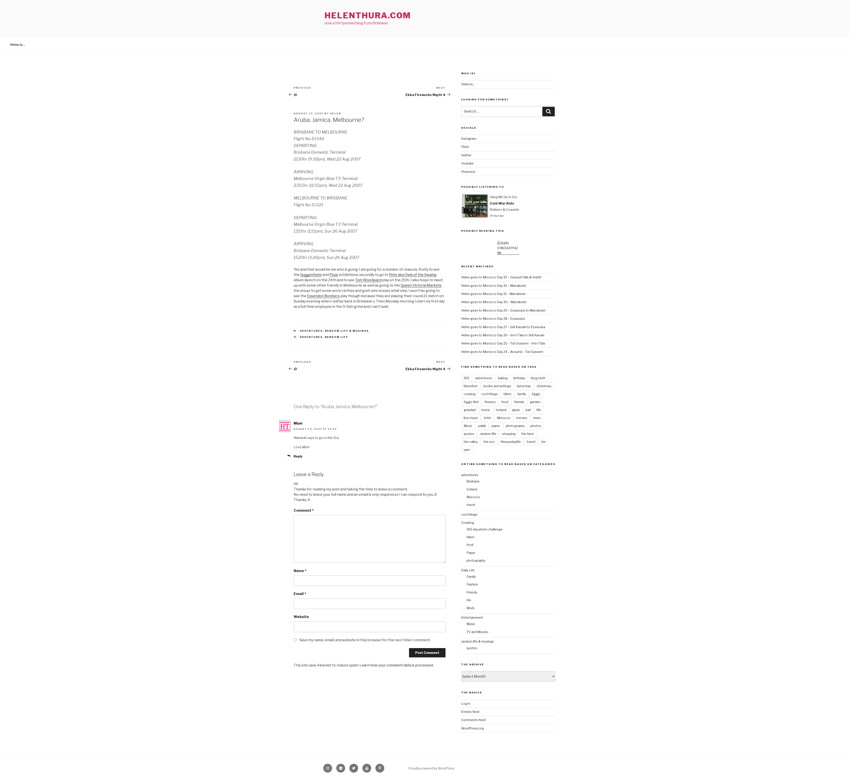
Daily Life (468, 570)
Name (300, 571)
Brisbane (473, 481)
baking (503, 378)
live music (471, 418)
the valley (471, 442)
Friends (472, 592)
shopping (509, 434)
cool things (489, 394)
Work (470, 608)
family (521, 394)
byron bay (524, 386)
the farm (527, 434)
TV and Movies (477, 632)
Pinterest (468, 172)
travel (531, 442)
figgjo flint (471, 402)
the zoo (489, 442)
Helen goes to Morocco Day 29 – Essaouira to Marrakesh (503, 310)
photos (535, 426)
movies (521, 418)
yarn (467, 450)
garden (535, 402)
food (504, 402)
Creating (467, 522)
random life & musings (347, 330)
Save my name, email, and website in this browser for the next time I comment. (364, 640)
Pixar (333, 275)
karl (528, 410)
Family (471, 576)
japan (516, 410)
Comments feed (473, 720)
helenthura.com (368, 15)
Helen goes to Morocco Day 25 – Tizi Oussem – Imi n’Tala (503, 343)
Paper (471, 553)
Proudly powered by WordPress (431, 768)
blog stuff (538, 378)
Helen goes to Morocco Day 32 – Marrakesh (493, 285)
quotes (469, 434)
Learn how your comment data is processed (396, 665)
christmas (544, 386)
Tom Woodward (368, 280)
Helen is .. (17, 44)
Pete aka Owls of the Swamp (413, 275)
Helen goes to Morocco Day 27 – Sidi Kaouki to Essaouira (503, 327)
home (485, 410)
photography (515, 426)
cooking (470, 394)
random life (336, 337)
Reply (298, 456)
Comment (304, 510)
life (539, 410)
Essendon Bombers (323, 296)
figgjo (536, 394)
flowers (490, 402)
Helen (335, 113)
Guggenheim (311, 275)
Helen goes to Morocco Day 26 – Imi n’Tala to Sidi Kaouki (502, 335)
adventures (311, 330)
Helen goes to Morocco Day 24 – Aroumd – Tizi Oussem (502, 352)
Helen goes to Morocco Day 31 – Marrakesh (493, 294)
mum (537, 418)
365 (466, 378)
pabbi (482, 426)
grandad (470, 410)
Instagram (468, 138)
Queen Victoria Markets (421, 285)
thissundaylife (511, 442)
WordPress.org (472, 728)
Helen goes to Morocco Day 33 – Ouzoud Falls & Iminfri (501, 277)
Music (468, 426)
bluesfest (471, 386)
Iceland (501, 410)
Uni (543, 442)
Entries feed (470, 712)
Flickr (465, 147)
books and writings (497, 386)
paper (496, 426)
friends (519, 402)
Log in (465, 703)
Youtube (467, 163)
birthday (519, 378)
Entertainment (472, 617)
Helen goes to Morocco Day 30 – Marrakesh (493, 302)
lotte (487, 418)
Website (301, 617)
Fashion (472, 584)
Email (300, 594)
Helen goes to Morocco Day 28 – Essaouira (493, 318)
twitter (466, 155)
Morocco (504, 418)
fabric (507, 394)
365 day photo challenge (485, 529)
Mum (298, 423)
